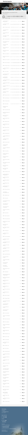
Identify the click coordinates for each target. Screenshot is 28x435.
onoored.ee (4, 421)
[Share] (24, 21)
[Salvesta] (23, 21)
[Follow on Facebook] (2, 417)
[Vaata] (22, 21)
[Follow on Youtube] (4, 417)
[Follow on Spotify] (6, 417)
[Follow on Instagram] (4, 420)
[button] (3, 17)
